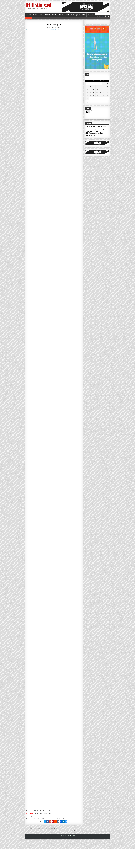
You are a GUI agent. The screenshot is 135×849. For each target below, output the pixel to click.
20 (97, 92)
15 (103, 89)
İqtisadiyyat (47, 15)
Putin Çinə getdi (53, 24)
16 (107, 89)
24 (87, 95)
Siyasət (54, 15)
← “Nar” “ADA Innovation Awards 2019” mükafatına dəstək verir (41, 828)
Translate (106, 16)
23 (107, 92)
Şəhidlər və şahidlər (80, 15)
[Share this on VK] (58, 821)
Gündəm (35, 15)
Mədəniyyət (60, 15)
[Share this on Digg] (61, 821)
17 (87, 92)
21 (100, 92)
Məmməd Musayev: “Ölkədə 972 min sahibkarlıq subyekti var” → (66, 830)
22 (104, 92)
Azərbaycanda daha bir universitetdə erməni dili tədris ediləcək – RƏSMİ (47, 18)
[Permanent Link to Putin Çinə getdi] (54, 419)
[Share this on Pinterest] (53, 821)
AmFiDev (67, 837)
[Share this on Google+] (50, 821)
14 (100, 89)
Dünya (72, 15)
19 (93, 92)
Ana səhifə (28, 15)
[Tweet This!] (45, 821)
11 (90, 89)
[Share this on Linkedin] (63, 821)
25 (90, 95)
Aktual (67, 15)
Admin (49, 27)
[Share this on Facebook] (47, 821)
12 (93, 89)
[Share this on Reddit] (55, 821)
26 (93, 95)
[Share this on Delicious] (66, 821)
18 (90, 92)
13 (97, 89)
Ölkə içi (40, 15)
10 (87, 89)
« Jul (86, 102)
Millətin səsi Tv (91, 15)
